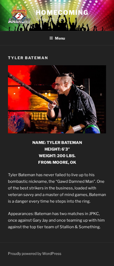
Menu (60, 38)
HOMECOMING (62, 12)
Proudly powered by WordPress (34, 253)
